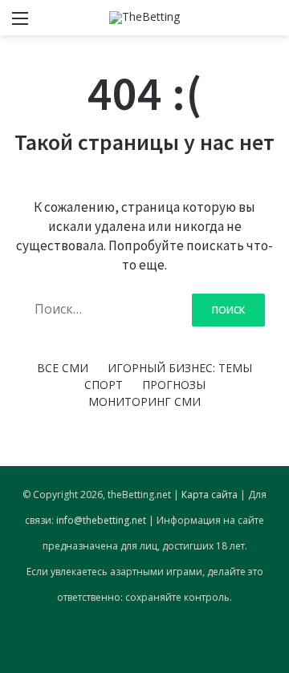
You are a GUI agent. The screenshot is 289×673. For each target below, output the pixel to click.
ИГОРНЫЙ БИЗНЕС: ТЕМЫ (180, 367)
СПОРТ (103, 384)
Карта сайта (209, 494)
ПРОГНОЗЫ (174, 384)
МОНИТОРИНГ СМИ (144, 401)
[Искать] (269, 24)
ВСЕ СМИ (62, 367)
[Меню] (20, 24)
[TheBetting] (144, 17)
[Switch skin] (241, 24)
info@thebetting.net (101, 520)
